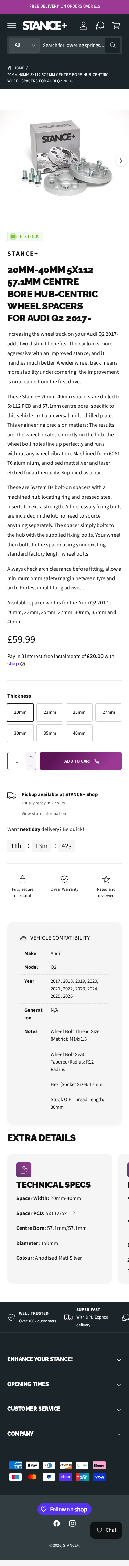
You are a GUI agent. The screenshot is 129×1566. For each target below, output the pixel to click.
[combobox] (81, 45)
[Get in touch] (100, 25)
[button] (12, 25)
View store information (44, 813)
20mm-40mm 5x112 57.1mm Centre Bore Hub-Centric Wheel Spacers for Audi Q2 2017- (57, 78)
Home (18, 68)
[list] (64, 1219)
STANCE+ (23, 253)
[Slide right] (121, 160)
